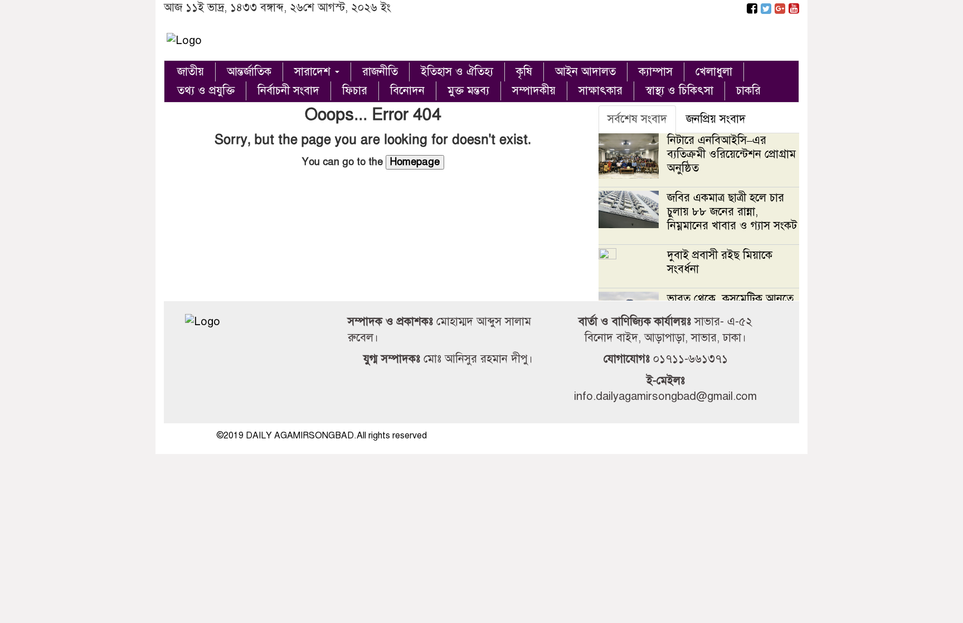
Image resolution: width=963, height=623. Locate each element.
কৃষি (524, 72)
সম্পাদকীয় (534, 91)
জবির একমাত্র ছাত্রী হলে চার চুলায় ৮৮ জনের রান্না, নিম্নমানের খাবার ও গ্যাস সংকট (732, 212)
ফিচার (354, 91)
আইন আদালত (585, 72)
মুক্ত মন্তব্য (468, 91)
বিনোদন (407, 91)
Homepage (415, 162)
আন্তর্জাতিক (249, 72)
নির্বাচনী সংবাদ (288, 91)
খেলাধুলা (714, 72)
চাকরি (748, 91)
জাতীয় (190, 72)
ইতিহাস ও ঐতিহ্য (457, 72)
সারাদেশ (314, 72)
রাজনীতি (380, 72)
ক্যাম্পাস (656, 72)
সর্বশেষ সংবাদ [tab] (637, 119)
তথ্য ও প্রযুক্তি (206, 91)
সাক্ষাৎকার (600, 91)
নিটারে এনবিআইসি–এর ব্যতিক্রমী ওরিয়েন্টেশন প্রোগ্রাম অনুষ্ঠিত (731, 154)
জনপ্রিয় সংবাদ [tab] (716, 119)
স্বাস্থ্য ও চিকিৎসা (679, 91)
